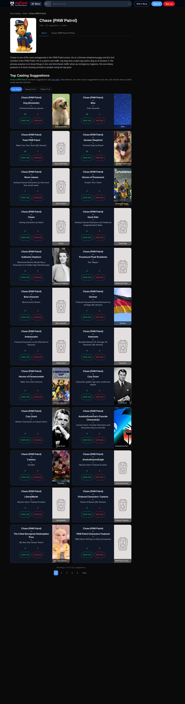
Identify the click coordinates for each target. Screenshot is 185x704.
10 (87, 151)
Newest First (30, 89)
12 (25, 151)
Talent (24, 13)
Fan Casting (15, 13)
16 (87, 114)
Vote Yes (25, 121)
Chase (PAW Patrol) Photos (63, 33)
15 (25, 114)
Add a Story (142, 4)
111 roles (56, 80)
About (44, 33)
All (46, 4)
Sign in (157, 4)
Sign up (169, 4)
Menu (37, 4)
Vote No (37, 121)
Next (84, 573)
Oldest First (45, 89)
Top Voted (16, 89)
